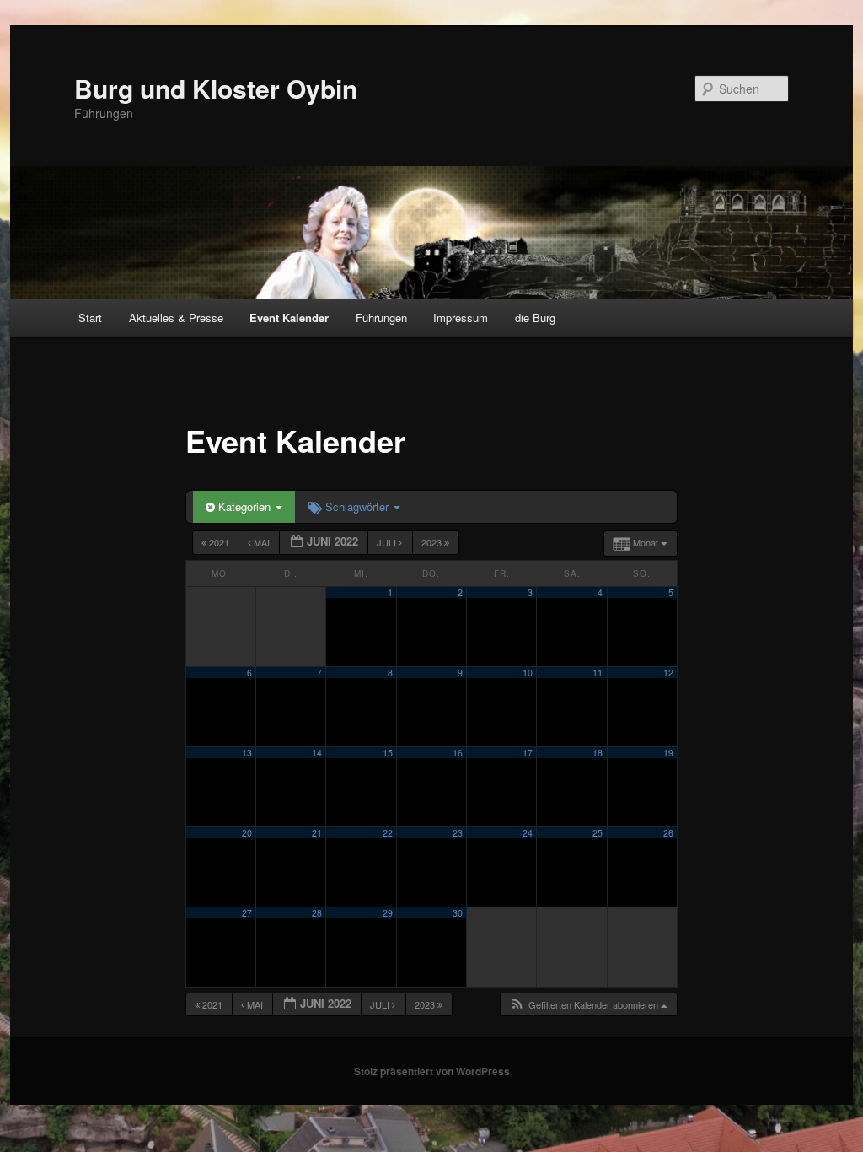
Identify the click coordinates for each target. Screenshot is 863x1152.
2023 (432, 542)
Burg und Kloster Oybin (215, 88)
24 (528, 832)
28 (317, 913)
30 (458, 913)
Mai (261, 542)
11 (597, 672)
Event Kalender (289, 318)
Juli (388, 542)
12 (668, 672)
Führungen (381, 318)
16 (458, 752)
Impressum (460, 318)
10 (528, 672)
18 (597, 752)
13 (247, 752)
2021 (219, 542)
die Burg (535, 318)
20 (247, 832)
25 (597, 832)
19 (668, 752)
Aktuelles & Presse (176, 318)
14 (317, 752)
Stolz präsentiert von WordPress (432, 1071)
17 (528, 752)
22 (388, 832)
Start (90, 318)
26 (668, 832)
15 (388, 752)
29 (388, 913)
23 (458, 832)
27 (247, 913)
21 (317, 832)
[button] (588, 1004)
